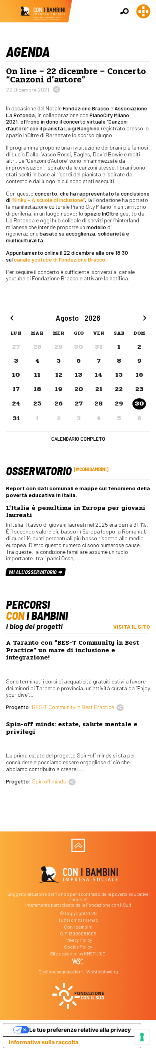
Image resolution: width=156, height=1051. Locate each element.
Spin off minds (49, 781)
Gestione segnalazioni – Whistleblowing (78, 971)
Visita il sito (131, 626)
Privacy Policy (78, 940)
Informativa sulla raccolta (43, 1042)
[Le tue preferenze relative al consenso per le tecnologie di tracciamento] (142, 1037)
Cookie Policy (78, 946)
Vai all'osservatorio (33, 572)
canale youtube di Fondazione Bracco (59, 259)
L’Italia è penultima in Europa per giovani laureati (75, 511)
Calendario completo (78, 438)
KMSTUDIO (95, 953)
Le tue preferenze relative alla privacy (80, 1029)
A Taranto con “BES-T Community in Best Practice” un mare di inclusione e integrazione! (72, 650)
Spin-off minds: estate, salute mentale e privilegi (72, 727)
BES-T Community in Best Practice (73, 706)
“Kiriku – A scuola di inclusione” (48, 199)
